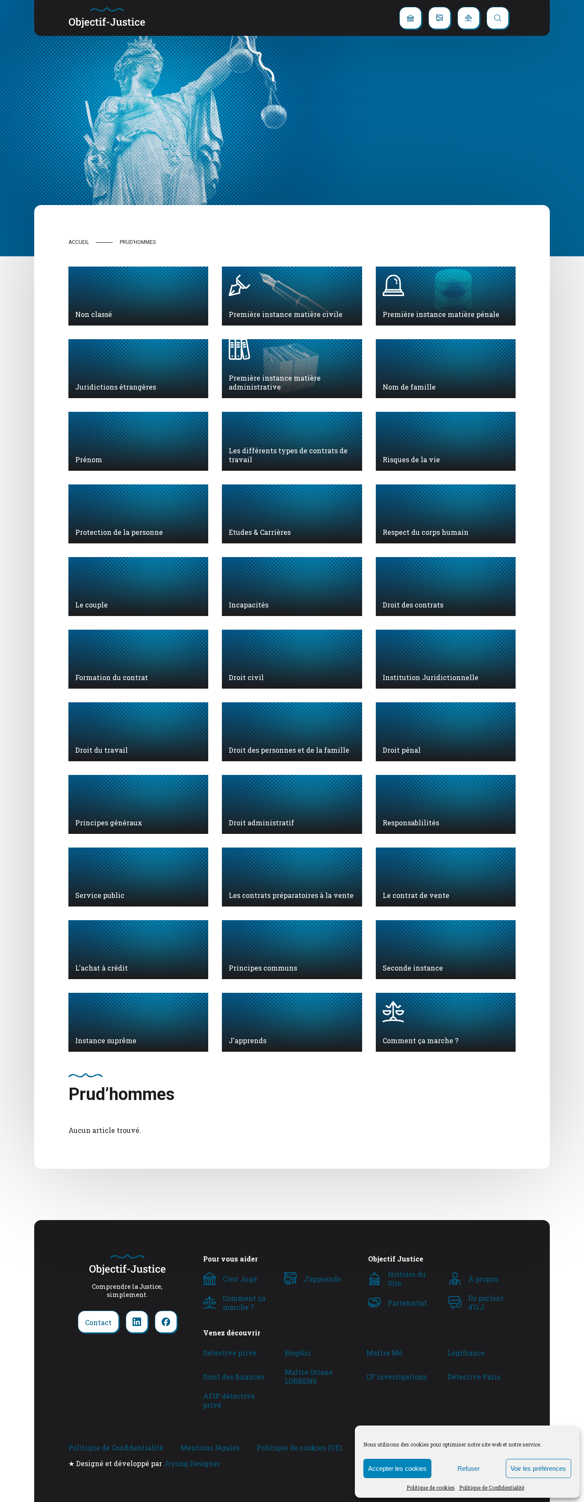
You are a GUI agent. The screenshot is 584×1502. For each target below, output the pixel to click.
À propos (483, 1278)
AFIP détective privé (229, 1400)
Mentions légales (209, 1447)
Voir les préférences (538, 1468)
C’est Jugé (240, 1278)
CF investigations (396, 1376)
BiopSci (298, 1352)
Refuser (468, 1468)
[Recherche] (498, 18)
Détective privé (230, 1352)
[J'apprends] (439, 18)
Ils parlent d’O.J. (486, 1302)
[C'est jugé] (410, 18)
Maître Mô (384, 1352)
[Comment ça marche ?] (468, 18)
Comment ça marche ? (244, 1302)
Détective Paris (474, 1376)
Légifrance (466, 1352)
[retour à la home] (106, 18)
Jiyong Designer (192, 1463)
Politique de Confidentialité (491, 1487)
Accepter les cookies (397, 1468)
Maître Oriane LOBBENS (309, 1376)
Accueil (78, 242)
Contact (98, 1322)
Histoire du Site (407, 1278)
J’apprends (322, 1278)
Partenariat (407, 1302)
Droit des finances (233, 1376)
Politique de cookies (431, 1487)
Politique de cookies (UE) (299, 1447)
